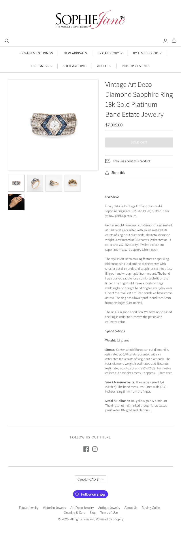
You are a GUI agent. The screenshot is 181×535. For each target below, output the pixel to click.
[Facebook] (86, 449)
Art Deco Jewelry (82, 508)
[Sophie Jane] (90, 19)
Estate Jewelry (28, 508)
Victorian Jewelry (54, 508)
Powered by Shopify (109, 519)
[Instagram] (95, 449)
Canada (88, 479)
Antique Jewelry (109, 508)
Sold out (139, 142)
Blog (93, 512)
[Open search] (7, 41)
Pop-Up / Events (136, 66)
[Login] (165, 40)
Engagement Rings (36, 53)
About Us (130, 508)
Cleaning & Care (74, 512)
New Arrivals (75, 53)
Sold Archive (74, 66)
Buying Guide (151, 508)
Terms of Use (109, 512)
